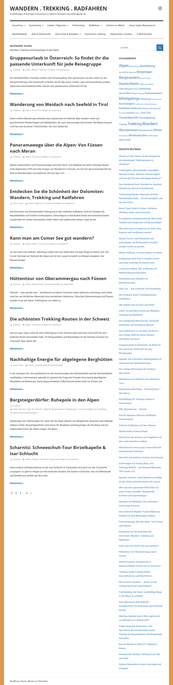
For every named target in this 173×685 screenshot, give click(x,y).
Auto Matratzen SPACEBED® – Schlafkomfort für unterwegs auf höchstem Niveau (141, 606)
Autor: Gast (18, 203)
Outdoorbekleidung (150, 104)
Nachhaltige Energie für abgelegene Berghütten (61, 359)
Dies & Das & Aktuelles (66, 34)
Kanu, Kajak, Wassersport (142, 25)
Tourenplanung (62, 70)
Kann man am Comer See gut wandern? (52, 238)
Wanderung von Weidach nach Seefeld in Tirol (59, 104)
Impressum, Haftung (95, 34)
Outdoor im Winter (115, 25)
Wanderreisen (128, 130)
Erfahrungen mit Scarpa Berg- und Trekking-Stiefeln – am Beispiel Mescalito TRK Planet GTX (140, 467)
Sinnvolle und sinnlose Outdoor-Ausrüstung (141, 457)
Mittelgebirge (129, 99)
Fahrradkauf (149, 84)
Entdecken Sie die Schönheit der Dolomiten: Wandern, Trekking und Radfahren (57, 194)
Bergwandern (129, 77)
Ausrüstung (35, 25)
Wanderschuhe (146, 130)
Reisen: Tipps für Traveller (43, 70)
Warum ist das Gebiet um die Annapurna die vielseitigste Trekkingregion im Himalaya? (139, 160)
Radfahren (94, 25)
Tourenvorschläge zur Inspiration (46, 110)
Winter (157, 130)
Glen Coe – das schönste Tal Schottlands (140, 288)
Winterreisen (123, 136)
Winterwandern (138, 135)
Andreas (16, 70)
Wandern (150, 123)
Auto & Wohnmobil (41, 34)
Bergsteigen (144, 72)
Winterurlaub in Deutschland (133, 431)
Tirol (148, 112)
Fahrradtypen (125, 88)
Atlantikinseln (134, 66)
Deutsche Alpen (145, 78)
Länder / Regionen (56, 25)
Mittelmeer (146, 99)
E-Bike (141, 84)
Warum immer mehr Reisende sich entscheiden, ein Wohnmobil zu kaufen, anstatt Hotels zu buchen (138, 242)
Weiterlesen (16, 93)
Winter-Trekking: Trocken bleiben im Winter (141, 252)
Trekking (135, 124)
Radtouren (39, 203)
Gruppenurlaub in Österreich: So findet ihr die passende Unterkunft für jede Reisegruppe (59, 61)
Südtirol (137, 113)
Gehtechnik (145, 88)
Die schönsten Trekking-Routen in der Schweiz (59, 319)
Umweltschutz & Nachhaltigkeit (49, 365)
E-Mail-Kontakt (144, 34)
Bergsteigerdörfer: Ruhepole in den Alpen (54, 400)
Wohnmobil (153, 136)
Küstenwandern (153, 93)
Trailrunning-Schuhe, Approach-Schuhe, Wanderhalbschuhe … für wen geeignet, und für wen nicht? (141, 198)
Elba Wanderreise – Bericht (133, 409)
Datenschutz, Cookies (121, 34)
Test (143, 112)
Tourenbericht (128, 117)
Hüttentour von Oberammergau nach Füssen (58, 278)
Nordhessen (139, 104)
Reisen (146, 108)
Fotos (135, 89)
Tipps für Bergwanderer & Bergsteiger (59, 409)
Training (123, 124)
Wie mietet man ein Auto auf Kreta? (137, 304)
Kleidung (141, 93)
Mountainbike (156, 99)
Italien (34, 244)
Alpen (28, 70)
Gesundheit (125, 93)
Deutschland (37, 284)
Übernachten (125, 140)
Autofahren (124, 72)
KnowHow (17, 25)
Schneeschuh (155, 108)
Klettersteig (78, 25)
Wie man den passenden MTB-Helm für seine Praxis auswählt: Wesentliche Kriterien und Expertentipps (139, 491)
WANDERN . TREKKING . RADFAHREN (58, 8)
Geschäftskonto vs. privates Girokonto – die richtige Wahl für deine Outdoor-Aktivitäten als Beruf (139, 334)
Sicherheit (122, 113)
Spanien (130, 113)
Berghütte (132, 72)
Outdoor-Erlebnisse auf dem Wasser (138, 425)
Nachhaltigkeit (19, 34)
